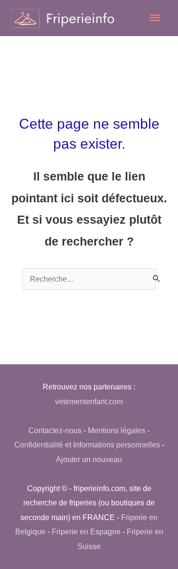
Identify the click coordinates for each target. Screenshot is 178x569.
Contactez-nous (55, 430)
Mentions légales (116, 430)
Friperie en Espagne (86, 531)
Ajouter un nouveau (89, 459)
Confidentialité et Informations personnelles (87, 444)
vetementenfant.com (89, 401)
